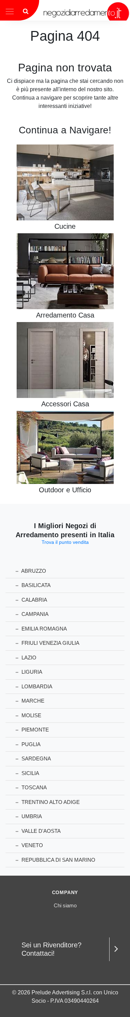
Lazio (28, 657)
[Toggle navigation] (10, 11)
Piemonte (34, 730)
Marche (32, 701)
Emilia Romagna (43, 629)
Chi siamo (65, 905)
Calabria (33, 600)
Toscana (33, 787)
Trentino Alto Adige (50, 802)
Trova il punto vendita (65, 542)
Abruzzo (33, 571)
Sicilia (29, 773)
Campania (34, 614)
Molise (30, 715)
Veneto (31, 845)
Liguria (31, 672)
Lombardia (36, 686)
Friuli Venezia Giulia (49, 643)
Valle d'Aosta (40, 831)
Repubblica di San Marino (57, 860)
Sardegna (35, 758)
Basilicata (35, 585)
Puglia (30, 744)
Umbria (31, 816)
